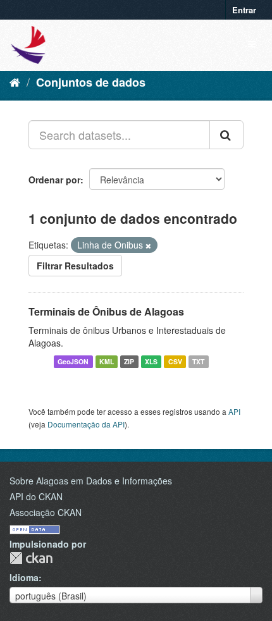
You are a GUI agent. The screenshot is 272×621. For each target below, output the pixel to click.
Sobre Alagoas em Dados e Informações (90, 480)
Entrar (244, 10)
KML (106, 361)
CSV (175, 361)
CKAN (31, 558)
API (234, 411)
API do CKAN (36, 496)
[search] (226, 134)
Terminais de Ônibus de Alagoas (106, 311)
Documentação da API (86, 424)
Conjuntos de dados (90, 82)
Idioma (24, 577)
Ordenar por (54, 179)
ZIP (129, 361)
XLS (151, 361)
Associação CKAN (45, 512)
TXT (198, 361)
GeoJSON (73, 361)
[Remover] (148, 245)
